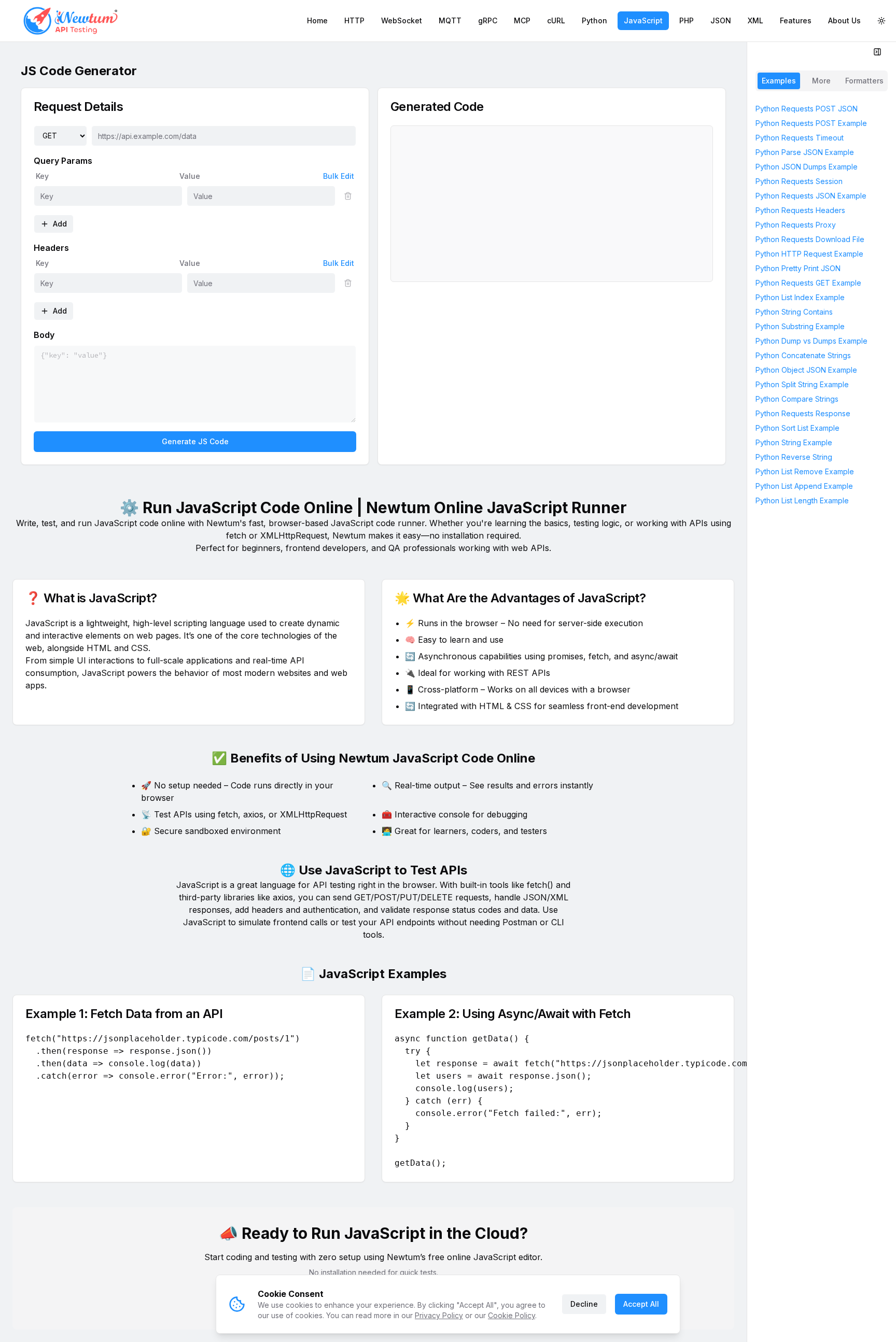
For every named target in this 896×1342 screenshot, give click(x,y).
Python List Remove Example (804, 471)
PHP (686, 20)
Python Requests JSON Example (810, 195)
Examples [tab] (779, 80)
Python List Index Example (800, 297)
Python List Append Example (804, 486)
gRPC (487, 20)
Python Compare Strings (796, 398)
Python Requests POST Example (811, 123)
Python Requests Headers (800, 210)
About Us (844, 20)
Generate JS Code (195, 441)
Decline (584, 1303)
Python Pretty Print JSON (798, 268)
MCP (522, 20)
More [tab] (821, 80)
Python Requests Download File (809, 239)
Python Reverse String (793, 457)
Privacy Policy (439, 1315)
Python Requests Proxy (795, 224)
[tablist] (821, 80)
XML (755, 20)
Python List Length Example (802, 500)
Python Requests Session (799, 181)
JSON (720, 20)
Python (594, 20)
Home (317, 20)
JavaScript (643, 20)
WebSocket (401, 20)
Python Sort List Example (797, 427)
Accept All (641, 1303)
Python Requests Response (802, 413)
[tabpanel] (821, 716)
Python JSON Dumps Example (806, 166)
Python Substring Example (800, 326)
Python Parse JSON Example (804, 152)
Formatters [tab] (864, 80)
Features (795, 20)
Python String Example (793, 442)
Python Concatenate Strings (803, 355)
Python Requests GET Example (808, 282)
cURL (556, 20)
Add (60, 223)
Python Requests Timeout (799, 137)
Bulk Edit (338, 176)
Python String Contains (794, 311)
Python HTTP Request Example (809, 253)
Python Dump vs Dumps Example (811, 340)
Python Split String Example (802, 384)
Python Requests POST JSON (806, 108)
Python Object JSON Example (806, 369)
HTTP (354, 20)
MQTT (450, 20)
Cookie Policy (511, 1315)
